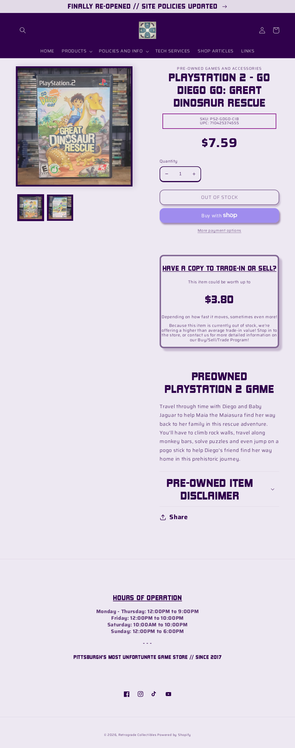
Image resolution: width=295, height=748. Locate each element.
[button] (23, 30)
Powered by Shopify (174, 734)
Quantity (169, 161)
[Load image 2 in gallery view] (60, 208)
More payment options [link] (219, 230)
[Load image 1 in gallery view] (31, 208)
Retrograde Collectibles (137, 734)
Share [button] (178, 517)
